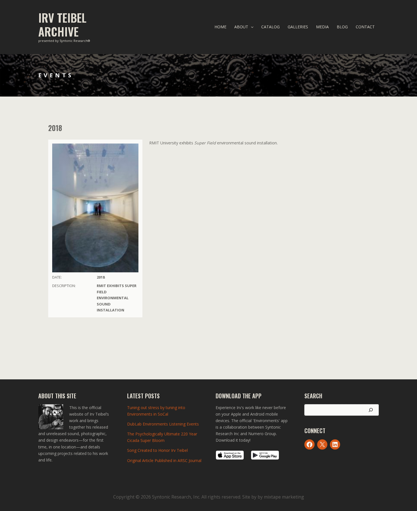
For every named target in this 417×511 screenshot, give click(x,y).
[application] (250, 27)
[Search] (371, 410)
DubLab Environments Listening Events (163, 424)
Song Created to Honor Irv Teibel (157, 450)
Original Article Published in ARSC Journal (164, 460)
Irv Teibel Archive (62, 24)
